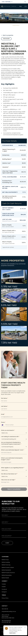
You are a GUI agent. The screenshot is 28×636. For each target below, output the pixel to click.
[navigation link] (25, 6)
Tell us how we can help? (8, 480)
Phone (3, 422)
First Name (4, 398)
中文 (20, 6)
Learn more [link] (12, 633)
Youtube (4, 584)
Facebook (4, 589)
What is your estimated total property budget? (12, 458)
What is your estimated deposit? (12, 450)
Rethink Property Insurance (8, 572)
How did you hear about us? (9, 474)
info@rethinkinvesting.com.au (9, 611)
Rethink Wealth (5, 578)
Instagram (4, 592)
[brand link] (8, 6)
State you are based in (8, 430)
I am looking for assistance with (10, 436)
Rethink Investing (6, 562)
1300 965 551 (5, 609)
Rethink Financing (6, 565)
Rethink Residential (6, 570)
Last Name (4, 406)
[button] (10, 25)
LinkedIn (4, 586)
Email (3, 414)
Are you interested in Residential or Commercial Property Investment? (11, 443)
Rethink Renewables (7, 575)
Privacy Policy (5, 598)
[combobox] (2, 424)
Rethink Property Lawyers (8, 567)
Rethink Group (5, 559)
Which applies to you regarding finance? (12, 467)
